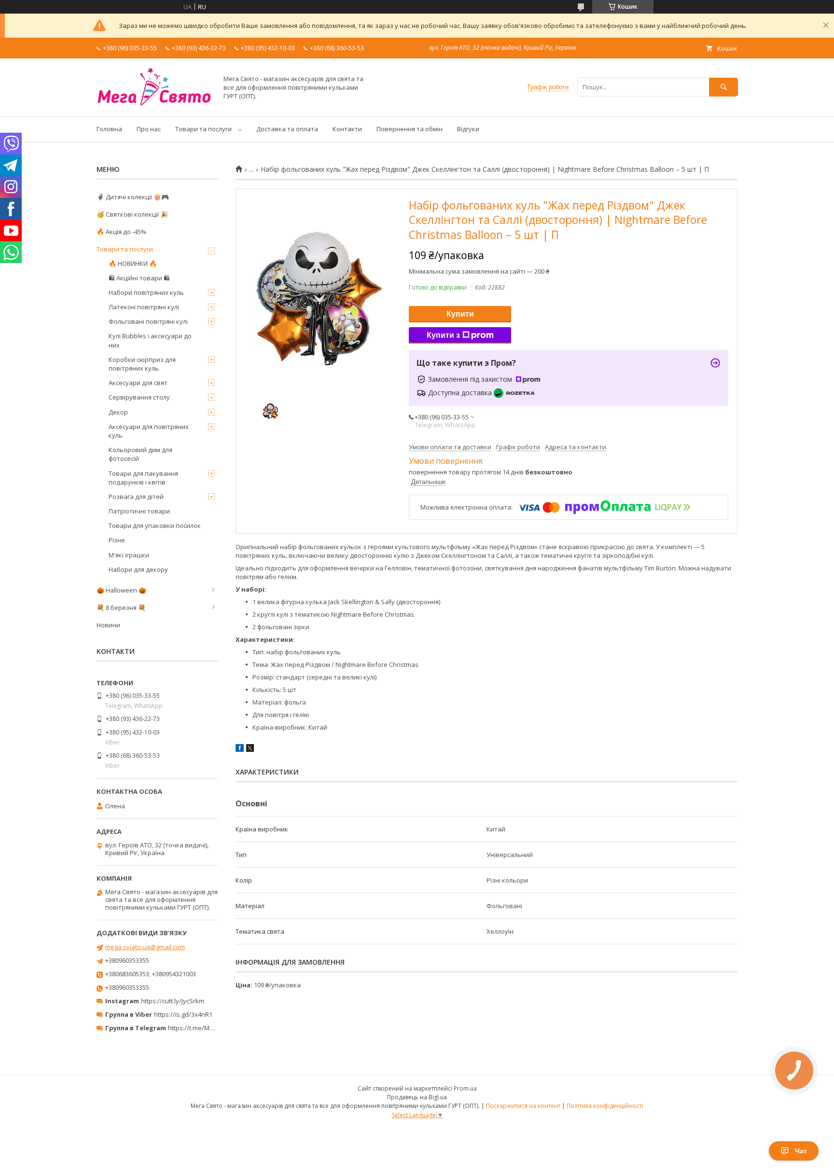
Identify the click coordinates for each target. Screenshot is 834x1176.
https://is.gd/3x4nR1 (183, 1014)
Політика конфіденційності (605, 1106)
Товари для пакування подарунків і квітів (143, 477)
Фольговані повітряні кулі (148, 321)
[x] (250, 749)
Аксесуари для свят (138, 382)
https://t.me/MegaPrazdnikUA (211, 1028)
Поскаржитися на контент (523, 1106)
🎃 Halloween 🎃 (121, 590)
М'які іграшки (129, 555)
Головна (109, 129)
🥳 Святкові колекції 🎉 (132, 214)
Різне (117, 540)
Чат (801, 1151)
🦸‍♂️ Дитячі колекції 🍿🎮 (133, 197)
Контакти (347, 129)
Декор (118, 412)
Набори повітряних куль (146, 292)
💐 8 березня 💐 (121, 607)
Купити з (443, 335)
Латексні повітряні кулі (144, 307)
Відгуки (468, 129)
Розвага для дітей (136, 496)
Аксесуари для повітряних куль (149, 431)
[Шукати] (723, 87)
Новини (108, 625)
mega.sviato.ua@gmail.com (145, 947)
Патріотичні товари (139, 511)
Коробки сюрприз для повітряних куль (142, 364)
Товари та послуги (203, 129)
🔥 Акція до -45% (121, 231)
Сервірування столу (139, 397)
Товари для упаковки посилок (155, 525)
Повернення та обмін (409, 129)
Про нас (149, 129)
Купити (460, 314)
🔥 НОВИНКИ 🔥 (133, 263)
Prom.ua (465, 1088)
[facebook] (240, 749)
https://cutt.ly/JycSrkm (172, 1000)
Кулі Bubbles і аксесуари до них (150, 340)
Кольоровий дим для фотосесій (140, 454)
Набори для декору (138, 569)
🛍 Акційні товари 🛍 (139, 278)
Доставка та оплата (287, 129)
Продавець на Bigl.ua (417, 1097)
